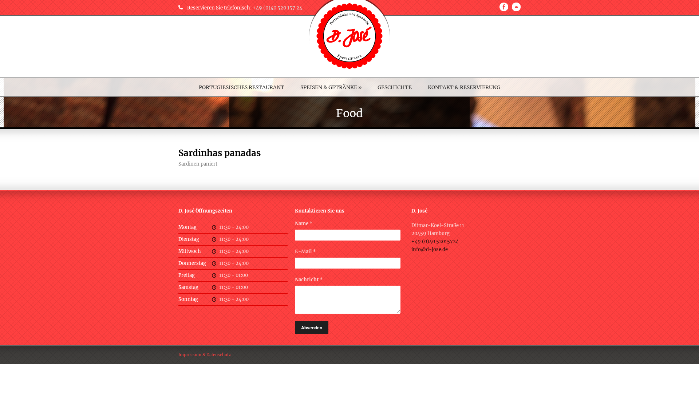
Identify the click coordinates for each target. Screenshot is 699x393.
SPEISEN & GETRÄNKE (331, 87)
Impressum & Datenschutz (204, 354)
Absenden (311, 327)
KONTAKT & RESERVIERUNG (464, 87)
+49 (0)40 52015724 (435, 241)
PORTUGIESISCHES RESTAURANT (241, 87)
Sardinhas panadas (219, 153)
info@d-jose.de (429, 249)
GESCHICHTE (395, 87)
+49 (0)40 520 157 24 (277, 8)
